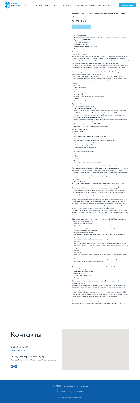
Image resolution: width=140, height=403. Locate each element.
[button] (127, 5)
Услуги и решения (40, 5)
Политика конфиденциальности (70, 392)
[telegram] (15, 366)
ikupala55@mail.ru (18, 350)
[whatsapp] (12, 366)
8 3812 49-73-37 (109, 5)
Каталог (55, 5)
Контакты (67, 5)
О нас (27, 5)
